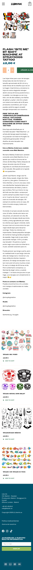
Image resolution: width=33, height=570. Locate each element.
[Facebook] (3, 531)
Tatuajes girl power (10, 354)
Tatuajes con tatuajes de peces (14, 472)
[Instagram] (7, 531)
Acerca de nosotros (9, 524)
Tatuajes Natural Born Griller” (14, 393)
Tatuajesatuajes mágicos (12, 433)
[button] (8, 361)
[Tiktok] (11, 531)
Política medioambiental (10, 521)
